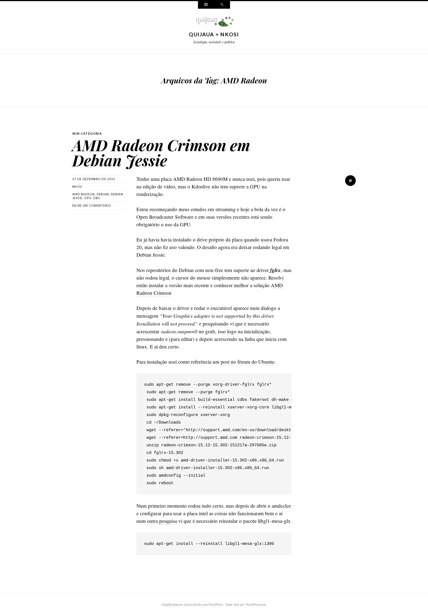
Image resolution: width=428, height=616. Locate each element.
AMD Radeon (83, 194)
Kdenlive (200, 186)
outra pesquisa (162, 520)
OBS (96, 198)
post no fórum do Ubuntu (247, 361)
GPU (87, 198)
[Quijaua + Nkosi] (214, 22)
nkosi (77, 186)
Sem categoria (87, 133)
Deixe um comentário (91, 205)
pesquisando (215, 323)
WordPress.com (256, 604)
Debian (103, 194)
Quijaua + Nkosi (214, 34)
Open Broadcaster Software (164, 216)
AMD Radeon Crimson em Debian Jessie (161, 152)
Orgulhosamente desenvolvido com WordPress (192, 604)
